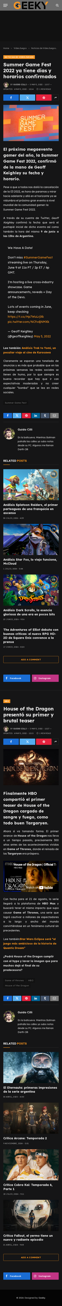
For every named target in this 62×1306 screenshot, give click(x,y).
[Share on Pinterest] (44, 97)
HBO (7, 701)
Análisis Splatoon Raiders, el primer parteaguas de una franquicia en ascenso (30, 509)
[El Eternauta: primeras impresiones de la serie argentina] (31, 1067)
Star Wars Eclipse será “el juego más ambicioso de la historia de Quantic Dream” (29, 943)
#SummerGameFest (38, 257)
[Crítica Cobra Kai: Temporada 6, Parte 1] (31, 1164)
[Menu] (5, 5)
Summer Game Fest (15, 402)
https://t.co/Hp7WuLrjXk (26, 316)
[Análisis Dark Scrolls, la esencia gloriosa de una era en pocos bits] (31, 590)
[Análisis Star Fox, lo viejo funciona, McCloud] (31, 539)
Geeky (42, 1297)
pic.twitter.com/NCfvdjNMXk (28, 321)
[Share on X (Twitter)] (27, 97)
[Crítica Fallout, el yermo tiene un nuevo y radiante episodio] (31, 1215)
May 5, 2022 (42, 336)
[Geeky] (31, 5)
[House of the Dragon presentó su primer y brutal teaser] (31, 767)
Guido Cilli (20, 84)
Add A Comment (31, 659)
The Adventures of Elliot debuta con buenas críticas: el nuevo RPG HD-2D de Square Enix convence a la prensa (30, 636)
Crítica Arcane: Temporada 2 (25, 1138)
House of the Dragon (17, 985)
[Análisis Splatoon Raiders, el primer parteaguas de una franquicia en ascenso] (31, 484)
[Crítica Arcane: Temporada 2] (31, 1118)
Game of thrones (14, 980)
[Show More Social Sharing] (55, 97)
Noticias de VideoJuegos (19, 57)
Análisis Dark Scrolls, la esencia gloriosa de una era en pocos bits (29, 612)
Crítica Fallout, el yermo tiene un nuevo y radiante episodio (28, 1238)
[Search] (57, 5)
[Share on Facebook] (11, 97)
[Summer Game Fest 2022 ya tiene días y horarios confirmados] (31, 123)
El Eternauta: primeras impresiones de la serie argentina (30, 1089)
